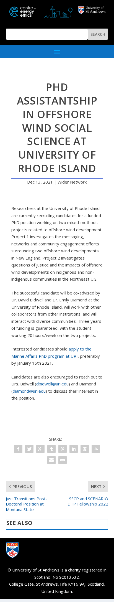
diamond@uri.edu (29, 391)
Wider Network (72, 182)
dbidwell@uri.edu (52, 384)
